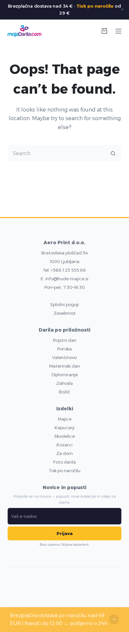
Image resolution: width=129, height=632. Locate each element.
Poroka (64, 348)
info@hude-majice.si (66, 278)
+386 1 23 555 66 (68, 270)
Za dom (64, 453)
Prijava (65, 533)
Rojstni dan (64, 340)
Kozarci (64, 444)
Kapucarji (64, 427)
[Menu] (118, 31)
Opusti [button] (114, 619)
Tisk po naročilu (94, 6)
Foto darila (64, 462)
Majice (64, 419)
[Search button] (113, 153)
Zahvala (64, 383)
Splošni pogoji (64, 304)
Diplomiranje (65, 374)
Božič (64, 391)
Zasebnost (65, 313)
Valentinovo (64, 357)
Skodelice (64, 436)
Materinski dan (64, 366)
